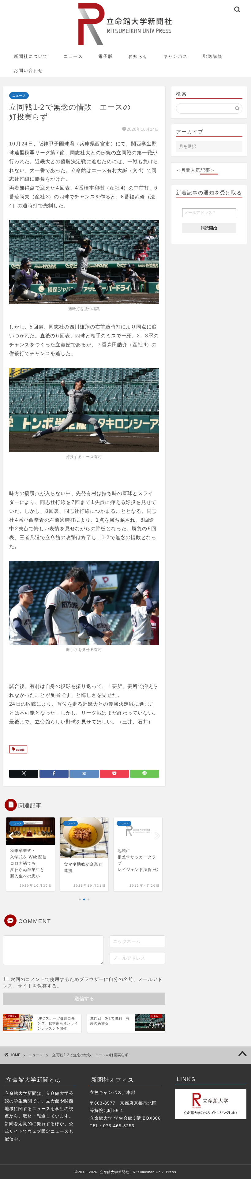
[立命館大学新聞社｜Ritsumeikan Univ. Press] (125, 44)
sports (19, 750)
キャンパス (175, 56)
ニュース (73, 56)
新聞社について (31, 56)
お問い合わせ (28, 70)
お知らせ (138, 56)
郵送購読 (213, 56)
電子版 (105, 56)
